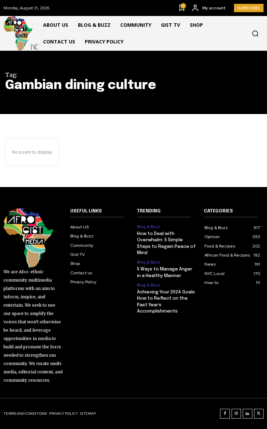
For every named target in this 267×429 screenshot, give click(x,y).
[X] (259, 414)
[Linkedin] (247, 414)
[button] (255, 33)
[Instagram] (236, 414)
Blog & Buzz (148, 226)
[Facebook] (225, 414)
